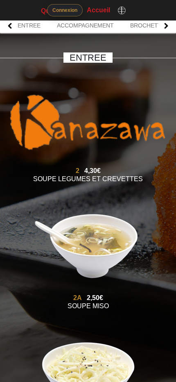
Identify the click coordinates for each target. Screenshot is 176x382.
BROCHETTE (147, 25)
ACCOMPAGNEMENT (85, 25)
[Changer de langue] (121, 10)
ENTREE (29, 25)
